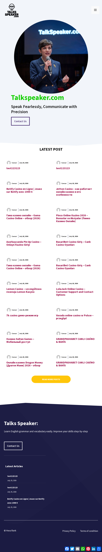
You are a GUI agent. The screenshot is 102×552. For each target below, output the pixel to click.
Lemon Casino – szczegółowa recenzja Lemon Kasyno (23, 290)
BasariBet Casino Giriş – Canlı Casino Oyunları (73, 243)
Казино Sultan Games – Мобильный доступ (20, 340)
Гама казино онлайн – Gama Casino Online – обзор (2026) (23, 217)
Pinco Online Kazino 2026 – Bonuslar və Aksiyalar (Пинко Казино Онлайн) (73, 218)
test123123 (13, 168)
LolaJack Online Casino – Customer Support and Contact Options (74, 291)
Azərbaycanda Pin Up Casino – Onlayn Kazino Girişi (23, 243)
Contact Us (20, 121)
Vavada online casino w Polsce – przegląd (75, 317)
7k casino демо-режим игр (22, 315)
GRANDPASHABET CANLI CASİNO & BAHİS (75, 340)
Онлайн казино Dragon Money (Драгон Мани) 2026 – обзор (24, 364)
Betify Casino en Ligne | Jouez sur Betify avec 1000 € (24, 190)
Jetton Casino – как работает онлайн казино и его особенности (74, 191)
